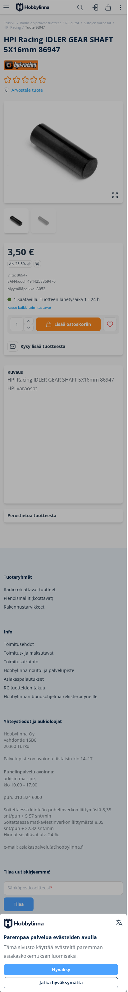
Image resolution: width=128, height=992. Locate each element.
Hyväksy (61, 969)
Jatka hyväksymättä (61, 982)
